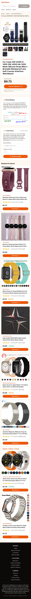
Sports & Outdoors (15, 567)
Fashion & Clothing (15, 563)
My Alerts (8, 9)
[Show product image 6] (5, 54)
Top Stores (15, 552)
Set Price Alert (16, 156)
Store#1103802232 (7, 523)
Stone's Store (6, 289)
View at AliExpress (14, 86)
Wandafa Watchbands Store (9, 383)
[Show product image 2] (10, 49)
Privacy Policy (15, 577)
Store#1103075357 (16, 13)
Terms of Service (15, 579)
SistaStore (5, 2)
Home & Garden (15, 565)
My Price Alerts (15, 554)
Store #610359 (6, 429)
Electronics (15, 560)
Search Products (15, 550)
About (14, 9)
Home (2, 13)
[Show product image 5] (26, 49)
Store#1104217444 (7, 336)
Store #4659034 (6, 195)
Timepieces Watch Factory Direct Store (12, 476)
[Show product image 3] (15, 49)
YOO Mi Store (6, 242)
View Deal (14, 208)
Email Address (7, 143)
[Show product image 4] (20, 49)
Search (25, 6)
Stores (3, 9)
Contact (16, 575)
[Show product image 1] (5, 49)
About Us (15, 573)
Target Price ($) (7, 149)
